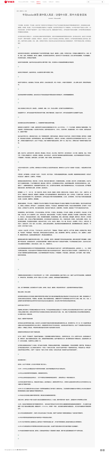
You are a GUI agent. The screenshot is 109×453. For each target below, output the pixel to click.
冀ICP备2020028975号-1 (22, 449)
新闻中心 (22, 11)
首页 (18, 11)
